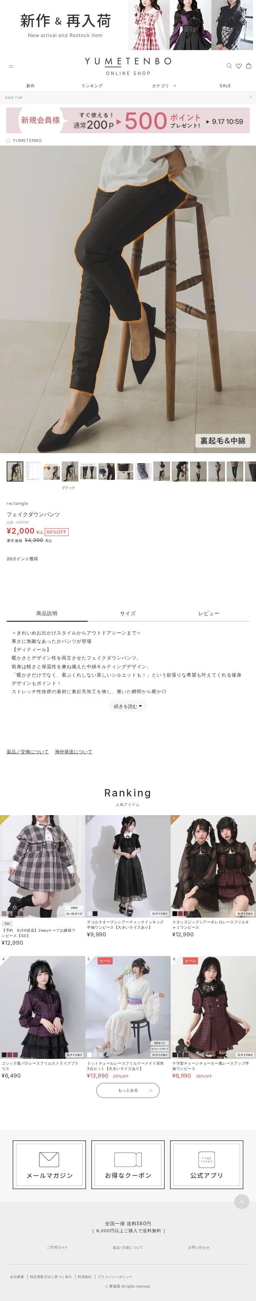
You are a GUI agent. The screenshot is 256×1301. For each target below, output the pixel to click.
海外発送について (73, 751)
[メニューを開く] (11, 66)
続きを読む (125, 706)
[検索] (229, 65)
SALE (225, 85)
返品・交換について (128, 1247)
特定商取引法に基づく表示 (51, 1277)
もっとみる (128, 1090)
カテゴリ (161, 85)
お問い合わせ (199, 1247)
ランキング (92, 85)
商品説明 (47, 613)
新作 (30, 85)
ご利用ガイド (57, 1247)
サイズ (128, 613)
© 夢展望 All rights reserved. (128, 1286)
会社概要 (17, 1277)
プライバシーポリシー (115, 1277)
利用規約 (85, 1277)
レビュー (209, 613)
